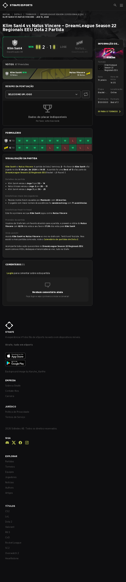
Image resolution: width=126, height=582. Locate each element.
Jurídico (10, 406)
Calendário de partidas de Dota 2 (61, 239)
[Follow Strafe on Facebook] (19, 443)
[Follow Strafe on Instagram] (25, 443)
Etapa (101, 89)
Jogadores (11, 477)
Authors (9, 487)
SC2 (7, 548)
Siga (8, 438)
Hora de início (114, 78)
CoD (7, 537)
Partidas (9, 461)
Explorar (11, 456)
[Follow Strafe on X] (12, 443)
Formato (115, 99)
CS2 (7, 511)
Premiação (103, 99)
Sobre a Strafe (13, 385)
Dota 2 (17, 14)
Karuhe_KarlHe (37, 371)
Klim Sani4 (10, 166)
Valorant (9, 527)
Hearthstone (12, 558)
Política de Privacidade (17, 412)
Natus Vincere (26, 166)
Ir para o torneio (108, 111)
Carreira (9, 396)
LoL (7, 516)
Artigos (9, 493)
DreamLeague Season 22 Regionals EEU (62, 14)
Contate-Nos (12, 391)
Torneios (31, 14)
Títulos (10, 506)
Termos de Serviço (15, 417)
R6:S (7, 532)
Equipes (9, 472)
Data (100, 76)
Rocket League (13, 542)
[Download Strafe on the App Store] (63, 356)
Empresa (10, 380)
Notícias (9, 482)
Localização (116, 89)
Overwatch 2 (12, 553)
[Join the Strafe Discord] (7, 443)
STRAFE (9, 332)
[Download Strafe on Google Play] (63, 363)
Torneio (102, 62)
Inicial (6, 14)
